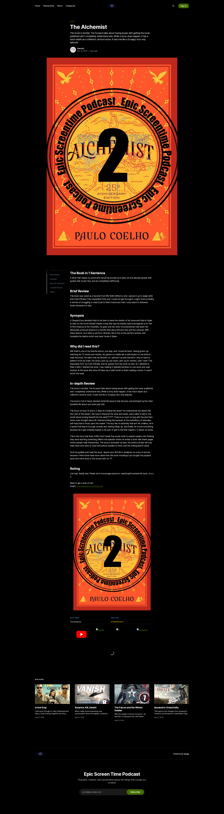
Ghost (186, 754)
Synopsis (53, 279)
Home (37, 6)
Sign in (184, 6)
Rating (52, 292)
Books (72, 21)
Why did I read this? (57, 283)
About (59, 6)
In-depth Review (56, 288)
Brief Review (55, 275)
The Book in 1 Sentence (59, 270)
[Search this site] (173, 6)
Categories (70, 6)
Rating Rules (48, 6)
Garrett (80, 48)
